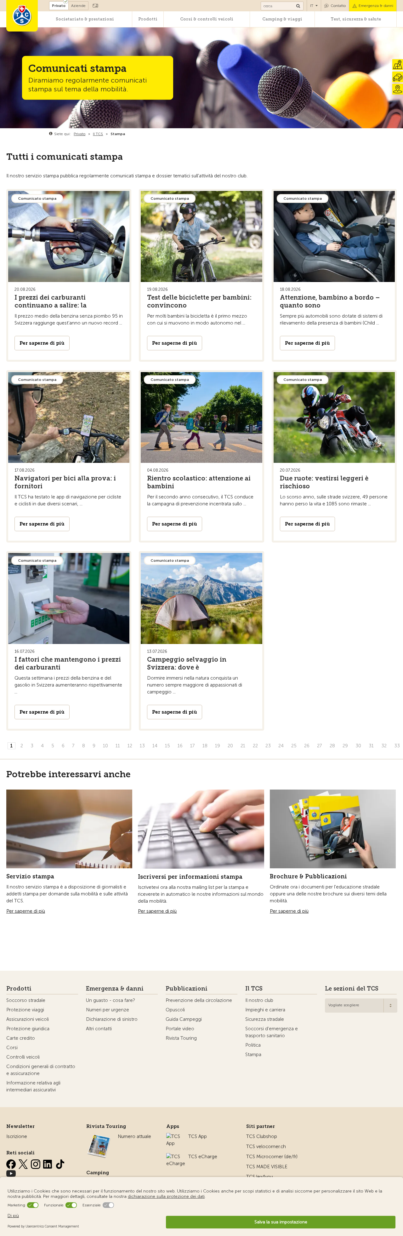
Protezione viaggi (25, 1010)
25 (294, 746)
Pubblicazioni (186, 988)
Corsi (12, 1047)
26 (306, 746)
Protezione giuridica (27, 1029)
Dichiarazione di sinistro (112, 1019)
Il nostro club (259, 1000)
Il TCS (254, 988)
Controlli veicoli (23, 1057)
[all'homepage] (22, 16)
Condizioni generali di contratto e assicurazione (40, 1070)
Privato (58, 5)
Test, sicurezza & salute (356, 19)
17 (192, 746)
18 (204, 746)
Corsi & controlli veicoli (206, 19)
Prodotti (147, 19)
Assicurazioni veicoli (27, 1019)
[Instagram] (36, 1163)
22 (255, 746)
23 (268, 746)
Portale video (180, 1029)
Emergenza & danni (376, 5)
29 (345, 746)
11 (118, 746)
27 (319, 746)
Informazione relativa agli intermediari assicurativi (33, 1086)
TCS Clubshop (261, 1136)
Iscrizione (16, 1136)
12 (130, 746)
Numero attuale (134, 1136)
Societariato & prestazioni (85, 19)
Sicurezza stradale (264, 1019)
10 (105, 746)
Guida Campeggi (184, 1019)
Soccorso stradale (25, 1000)
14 (154, 746)
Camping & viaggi (282, 19)
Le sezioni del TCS (351, 988)
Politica (253, 1045)
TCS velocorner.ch (266, 1146)
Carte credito (20, 1038)
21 (243, 746)
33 (397, 746)
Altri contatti (99, 1029)
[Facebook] (11, 1163)
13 (142, 746)
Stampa (253, 1054)
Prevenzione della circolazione (199, 1000)
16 (180, 746)
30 (358, 746)
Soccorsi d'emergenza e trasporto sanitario (271, 1032)
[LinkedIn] (48, 1163)
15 (167, 746)
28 (332, 746)
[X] (24, 1163)
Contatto (338, 5)
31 (371, 746)
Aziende (78, 5)
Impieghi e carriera (265, 1010)
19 (217, 746)
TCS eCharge (202, 1156)
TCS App (197, 1136)
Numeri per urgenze (107, 1010)
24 (281, 746)
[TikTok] (60, 1163)
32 (384, 746)
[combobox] (361, 1005)
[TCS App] (174, 1136)
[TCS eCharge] (175, 1156)
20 (230, 746)
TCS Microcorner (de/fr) (272, 1156)
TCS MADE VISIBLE (266, 1167)
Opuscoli (175, 1010)
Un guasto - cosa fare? (110, 1000)
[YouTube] (11, 1172)
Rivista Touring (181, 1038)
